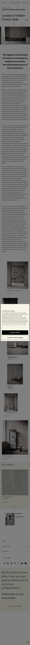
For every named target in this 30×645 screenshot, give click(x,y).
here (3, 325)
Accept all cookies (15, 332)
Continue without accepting (15, 337)
